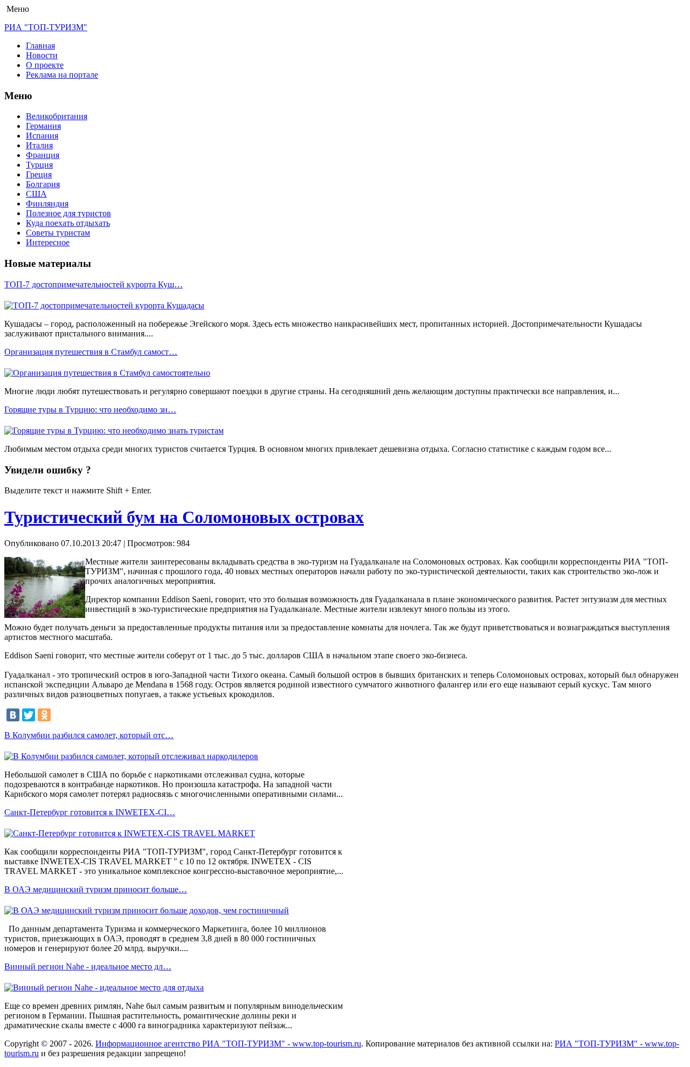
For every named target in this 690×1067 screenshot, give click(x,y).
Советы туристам (58, 232)
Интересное (48, 242)
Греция (39, 174)
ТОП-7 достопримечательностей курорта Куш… (93, 284)
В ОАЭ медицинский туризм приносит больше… (95, 889)
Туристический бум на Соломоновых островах (184, 517)
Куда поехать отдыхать (68, 223)
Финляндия (47, 203)
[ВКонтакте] (12, 714)
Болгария (43, 184)
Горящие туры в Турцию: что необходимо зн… (90, 409)
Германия (43, 125)
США (36, 193)
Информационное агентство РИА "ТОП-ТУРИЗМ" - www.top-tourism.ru (228, 1043)
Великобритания (56, 116)
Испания (42, 135)
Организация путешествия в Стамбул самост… (90, 351)
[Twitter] (28, 714)
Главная (40, 45)
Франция (42, 155)
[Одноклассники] (44, 714)
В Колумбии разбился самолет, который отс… (89, 735)
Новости (42, 55)
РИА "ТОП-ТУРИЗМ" (45, 27)
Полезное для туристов (68, 213)
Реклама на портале (62, 74)
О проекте (45, 65)
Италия (39, 145)
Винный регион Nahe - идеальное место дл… (87, 966)
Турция (39, 164)
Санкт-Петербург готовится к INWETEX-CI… (89, 812)
